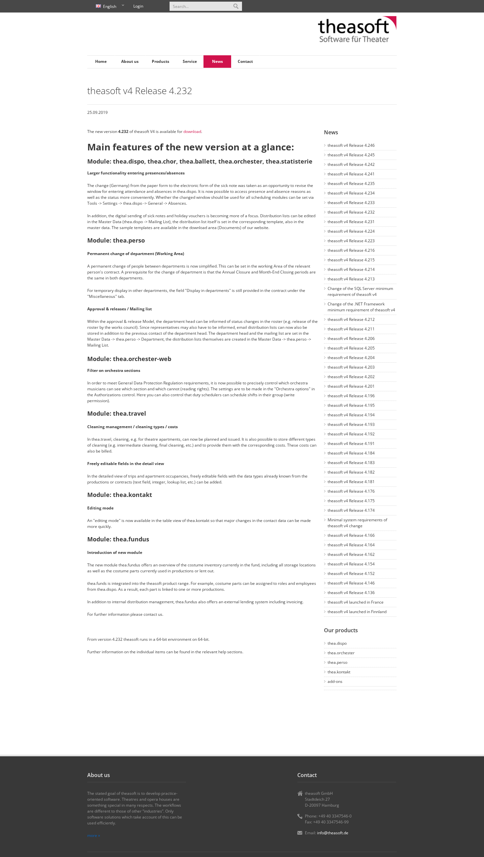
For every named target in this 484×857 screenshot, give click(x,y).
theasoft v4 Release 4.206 (351, 338)
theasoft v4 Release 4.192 (351, 434)
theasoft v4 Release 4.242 (351, 164)
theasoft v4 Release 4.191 (351, 443)
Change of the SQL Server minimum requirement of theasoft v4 (360, 291)
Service (190, 61)
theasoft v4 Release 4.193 (351, 424)
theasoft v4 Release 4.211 (351, 329)
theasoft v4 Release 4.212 (351, 319)
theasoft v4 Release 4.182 (351, 472)
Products (160, 61)
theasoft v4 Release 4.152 (351, 573)
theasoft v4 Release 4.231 (351, 221)
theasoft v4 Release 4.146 (351, 583)
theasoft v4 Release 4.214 (351, 269)
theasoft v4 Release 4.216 (351, 250)
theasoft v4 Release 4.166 (351, 535)
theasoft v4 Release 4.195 (351, 405)
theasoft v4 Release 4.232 (351, 212)
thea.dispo (337, 643)
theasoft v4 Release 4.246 (351, 145)
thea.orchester (341, 653)
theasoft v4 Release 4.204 (351, 357)
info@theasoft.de (332, 833)
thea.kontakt (339, 672)
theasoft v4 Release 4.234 (351, 193)
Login (138, 6)
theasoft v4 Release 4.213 (351, 279)
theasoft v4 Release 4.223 (351, 241)
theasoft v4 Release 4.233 (351, 202)
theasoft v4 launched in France (356, 602)
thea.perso (337, 662)
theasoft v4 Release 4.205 (351, 348)
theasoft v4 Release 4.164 (351, 545)
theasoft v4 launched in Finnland (357, 611)
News (217, 61)
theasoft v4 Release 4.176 (351, 491)
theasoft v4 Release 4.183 (351, 462)
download (192, 131)
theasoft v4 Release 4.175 (351, 501)
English (105, 7)
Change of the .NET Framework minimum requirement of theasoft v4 (361, 307)
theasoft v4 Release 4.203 (351, 367)
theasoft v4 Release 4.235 (351, 183)
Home (101, 61)
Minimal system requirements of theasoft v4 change (357, 523)
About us (130, 61)
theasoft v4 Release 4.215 (351, 260)
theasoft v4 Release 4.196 (351, 396)
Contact (245, 61)
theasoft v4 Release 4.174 (351, 510)
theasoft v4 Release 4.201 (351, 386)
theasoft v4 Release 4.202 (351, 376)
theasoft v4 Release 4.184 (351, 453)
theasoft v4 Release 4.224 (351, 231)
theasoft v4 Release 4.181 (351, 481)
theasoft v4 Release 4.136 (351, 592)
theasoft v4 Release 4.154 (351, 564)
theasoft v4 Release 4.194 (351, 415)
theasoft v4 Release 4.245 (351, 155)
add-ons (335, 681)
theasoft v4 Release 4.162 (351, 554)
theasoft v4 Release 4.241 (351, 174)
